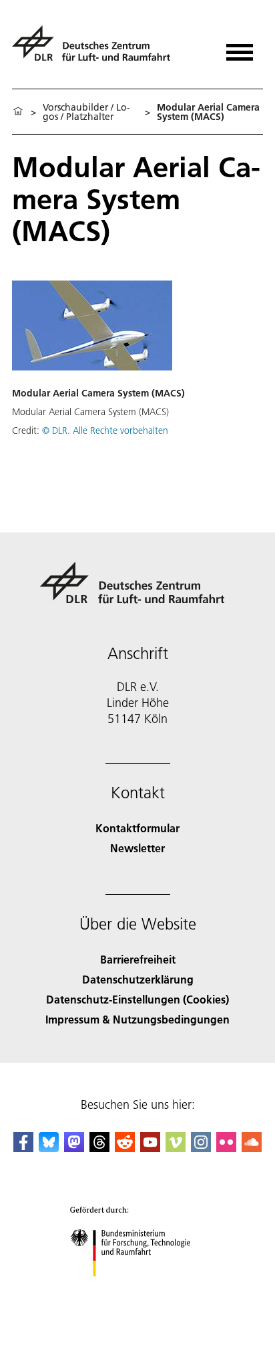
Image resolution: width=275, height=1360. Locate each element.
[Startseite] (18, 112)
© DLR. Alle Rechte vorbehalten (105, 430)
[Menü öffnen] (239, 48)
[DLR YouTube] (150, 1147)
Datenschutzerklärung (138, 979)
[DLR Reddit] (125, 1147)
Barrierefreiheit (138, 959)
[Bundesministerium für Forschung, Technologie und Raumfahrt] (137, 1289)
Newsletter (137, 848)
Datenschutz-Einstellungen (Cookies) (137, 999)
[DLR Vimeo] (176, 1147)
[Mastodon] (74, 1147)
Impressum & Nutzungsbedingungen (137, 1019)
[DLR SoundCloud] (252, 1147)
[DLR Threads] (99, 1147)
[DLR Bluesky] (49, 1147)
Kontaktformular (137, 828)
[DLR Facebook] (23, 1147)
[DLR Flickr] (226, 1147)
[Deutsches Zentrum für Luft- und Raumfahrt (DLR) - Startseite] (96, 49)
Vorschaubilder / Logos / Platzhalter (86, 112)
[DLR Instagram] (201, 1147)
